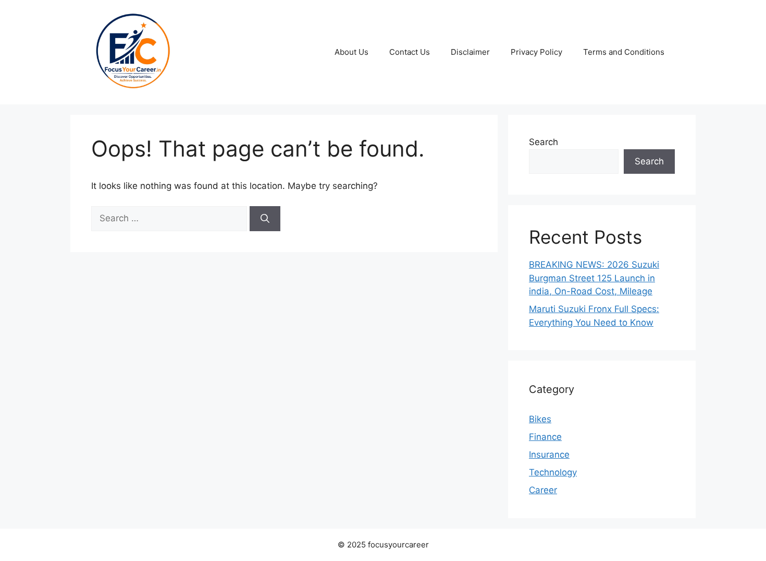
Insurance (549, 454)
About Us (351, 52)
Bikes (540, 419)
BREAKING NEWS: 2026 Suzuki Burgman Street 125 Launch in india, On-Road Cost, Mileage (594, 277)
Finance (545, 437)
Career (543, 490)
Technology (553, 472)
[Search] (265, 218)
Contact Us (409, 52)
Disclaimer (470, 52)
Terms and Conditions (623, 52)
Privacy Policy (536, 52)
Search (543, 142)
